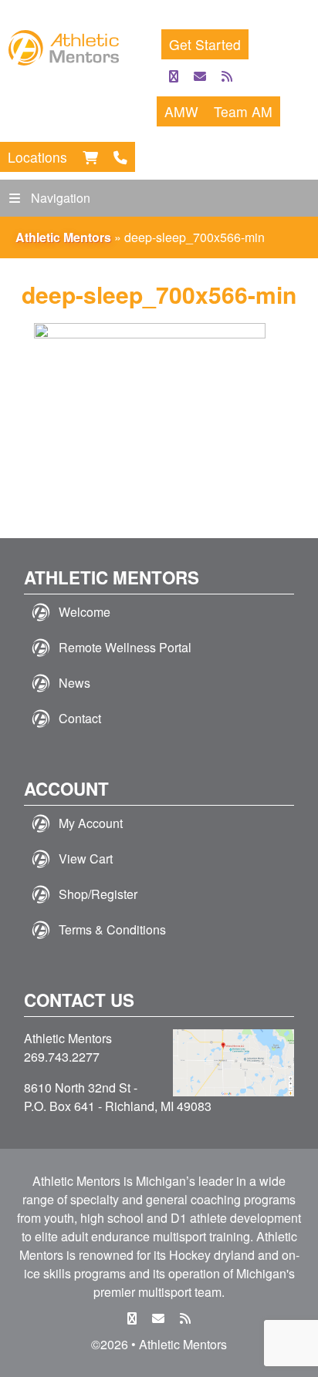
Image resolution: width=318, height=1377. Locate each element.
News (74, 683)
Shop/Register (98, 894)
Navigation (60, 198)
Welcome (84, 612)
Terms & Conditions (112, 929)
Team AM (243, 111)
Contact (80, 718)
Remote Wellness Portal (125, 647)
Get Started (205, 44)
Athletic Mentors (63, 237)
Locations (37, 157)
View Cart (86, 858)
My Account (91, 823)
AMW (181, 111)
